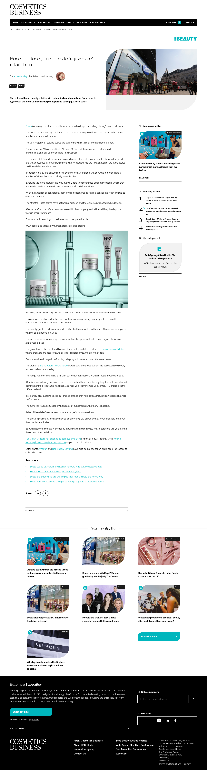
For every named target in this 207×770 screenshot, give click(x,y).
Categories (27, 22)
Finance (13, 86)
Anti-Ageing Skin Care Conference (135, 745)
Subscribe (171, 22)
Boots (28, 126)
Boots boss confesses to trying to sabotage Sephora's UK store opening (67, 481)
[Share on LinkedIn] (38, 493)
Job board (58, 22)
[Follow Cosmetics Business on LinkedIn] (167, 721)
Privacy (187, 764)
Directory (81, 22)
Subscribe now (149, 636)
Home (15, 22)
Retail (21, 86)
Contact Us (80, 753)
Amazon (42, 449)
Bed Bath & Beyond (62, 449)
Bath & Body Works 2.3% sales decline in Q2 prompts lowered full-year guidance (163, 220)
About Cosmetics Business (88, 740)
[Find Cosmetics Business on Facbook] (175, 721)
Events (70, 22)
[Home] (11, 29)
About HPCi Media (83, 745)
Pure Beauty (44, 22)
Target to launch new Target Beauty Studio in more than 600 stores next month (161, 200)
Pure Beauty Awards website (131, 740)
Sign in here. (34, 719)
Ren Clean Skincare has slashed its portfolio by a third (53, 438)
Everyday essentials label (111, 349)
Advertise (121, 753)
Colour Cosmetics (174, 133)
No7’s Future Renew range (54, 365)
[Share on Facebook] (45, 493)
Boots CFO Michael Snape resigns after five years (55, 471)
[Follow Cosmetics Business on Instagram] (159, 721)
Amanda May (20, 76)
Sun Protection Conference (131, 749)
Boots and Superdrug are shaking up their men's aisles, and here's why (66, 476)
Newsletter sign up (84, 749)
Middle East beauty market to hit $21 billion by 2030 (161, 228)
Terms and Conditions (170, 764)
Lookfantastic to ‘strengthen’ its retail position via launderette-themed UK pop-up (163, 211)
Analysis (65, 631)
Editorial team (97, 22)
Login (189, 22)
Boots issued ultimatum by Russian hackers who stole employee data (66, 466)
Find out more (17, 729)
